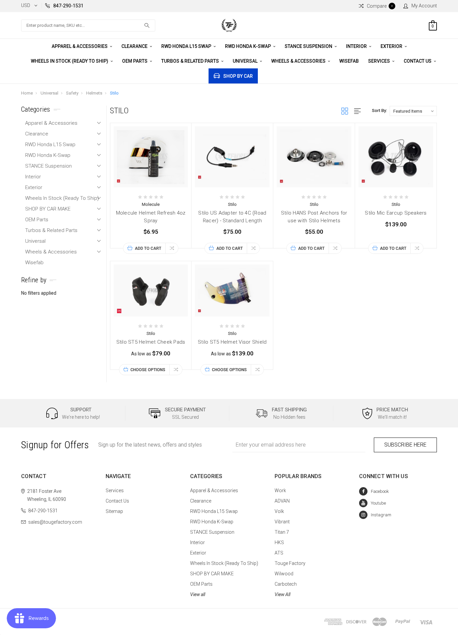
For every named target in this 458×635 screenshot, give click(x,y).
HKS (279, 542)
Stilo (114, 93)
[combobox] (88, 25)
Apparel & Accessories (80, 46)
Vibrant (282, 521)
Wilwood (284, 573)
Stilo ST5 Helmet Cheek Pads (150, 342)
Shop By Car (238, 76)
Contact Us (418, 61)
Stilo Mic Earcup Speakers (395, 213)
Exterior (392, 46)
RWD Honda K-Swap (248, 46)
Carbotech (286, 584)
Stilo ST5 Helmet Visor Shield (232, 342)
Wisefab (349, 61)
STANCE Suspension (309, 46)
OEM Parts (135, 61)
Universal (246, 61)
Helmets (94, 93)
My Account (424, 5)
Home (27, 93)
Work (280, 490)
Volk (279, 511)
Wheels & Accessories (299, 61)
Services (379, 61)
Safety (72, 93)
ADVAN (282, 501)
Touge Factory (290, 563)
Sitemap (114, 511)
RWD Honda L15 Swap (186, 46)
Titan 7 (282, 532)
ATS (279, 553)
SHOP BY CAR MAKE (47, 209)
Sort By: (379, 110)
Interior (357, 46)
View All (282, 594)
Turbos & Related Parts (190, 61)
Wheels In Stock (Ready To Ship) (70, 61)
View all (197, 594)
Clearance (135, 46)
